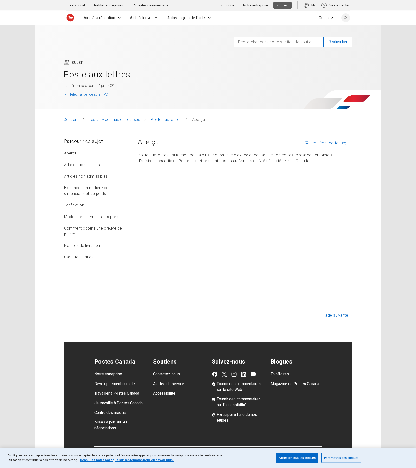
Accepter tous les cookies (297, 458)
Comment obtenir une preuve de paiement (93, 231)
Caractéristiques (78, 257)
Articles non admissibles (86, 176)
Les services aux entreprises (114, 119)
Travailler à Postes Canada (116, 393)
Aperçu (70, 153)
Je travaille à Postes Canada (118, 403)
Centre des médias (110, 412)
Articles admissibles (82, 164)
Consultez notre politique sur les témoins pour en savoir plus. (127, 460)
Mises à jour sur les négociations (111, 425)
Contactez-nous (166, 374)
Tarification (74, 205)
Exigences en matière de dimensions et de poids (86, 191)
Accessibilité (164, 393)
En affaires (280, 374)
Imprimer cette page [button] (330, 143)
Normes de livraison (82, 245)
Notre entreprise (108, 374)
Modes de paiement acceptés (91, 216)
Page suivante (335, 315)
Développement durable (114, 383)
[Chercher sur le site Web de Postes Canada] (345, 17)
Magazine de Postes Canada (295, 383)
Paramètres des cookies (341, 458)
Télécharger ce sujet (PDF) (90, 94)
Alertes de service (168, 383)
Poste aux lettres (166, 119)
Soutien (71, 119)
